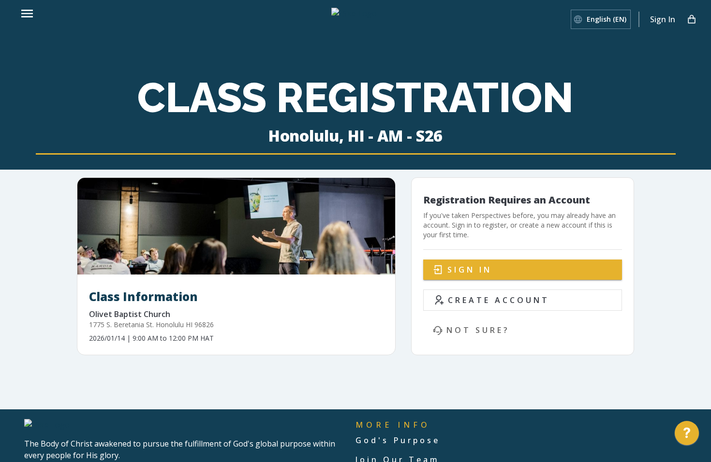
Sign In (662, 19)
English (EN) (606, 19)
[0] (691, 19)
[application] (687, 435)
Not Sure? (478, 330)
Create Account (498, 300)
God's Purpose (398, 440)
